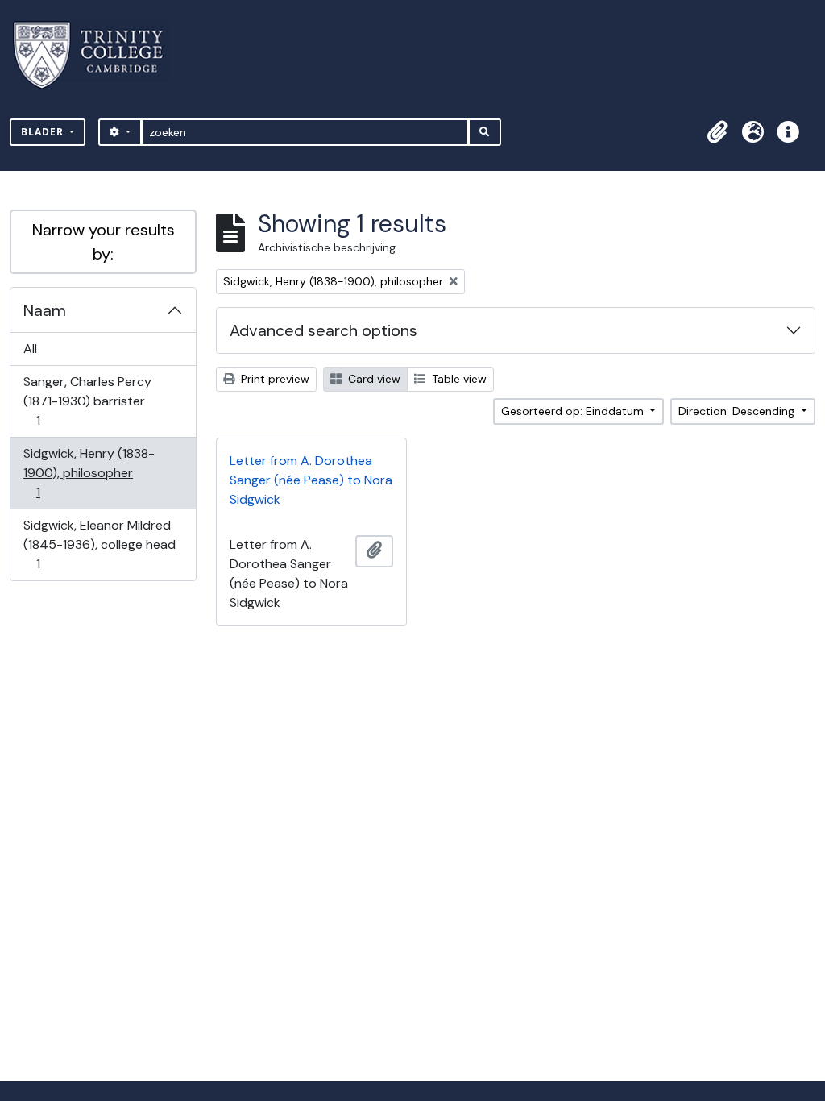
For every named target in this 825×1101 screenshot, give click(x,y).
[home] (98, 55)
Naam (44, 310)
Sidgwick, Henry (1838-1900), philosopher (89, 472)
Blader (44, 132)
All (30, 348)
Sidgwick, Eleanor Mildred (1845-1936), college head (99, 544)
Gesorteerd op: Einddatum (574, 411)
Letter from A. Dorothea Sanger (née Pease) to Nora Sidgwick (311, 480)
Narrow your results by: (103, 241)
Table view (458, 379)
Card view (372, 379)
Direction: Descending (738, 411)
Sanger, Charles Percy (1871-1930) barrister (87, 400)
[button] (717, 132)
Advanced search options (323, 330)
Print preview (273, 379)
